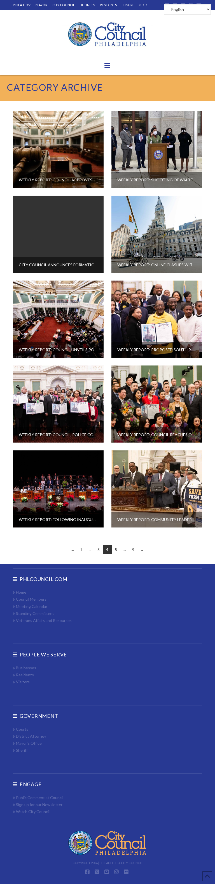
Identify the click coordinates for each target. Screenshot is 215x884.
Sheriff (22, 750)
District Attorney (31, 736)
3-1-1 (143, 5)
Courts (22, 729)
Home (21, 592)
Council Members (31, 599)
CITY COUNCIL (63, 5)
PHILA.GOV (22, 5)
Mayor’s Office (29, 743)
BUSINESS (87, 5)
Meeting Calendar (31, 606)
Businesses (26, 667)
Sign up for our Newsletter (39, 804)
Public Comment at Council (39, 797)
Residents (25, 674)
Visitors (23, 681)
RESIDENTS (108, 5)
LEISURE (128, 5)
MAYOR (41, 5)
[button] (107, 65)
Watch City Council (33, 811)
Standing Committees (35, 613)
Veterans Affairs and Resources (44, 620)
